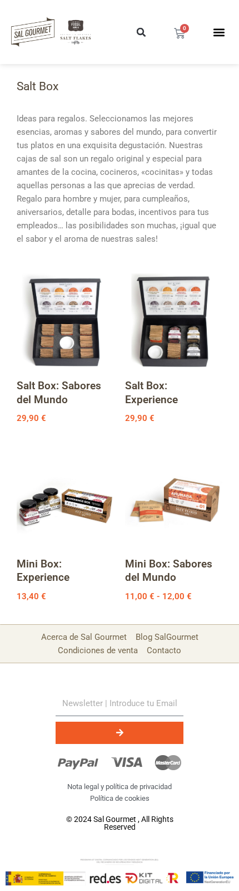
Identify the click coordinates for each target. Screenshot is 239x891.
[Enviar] (119, 733)
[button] (141, 32)
